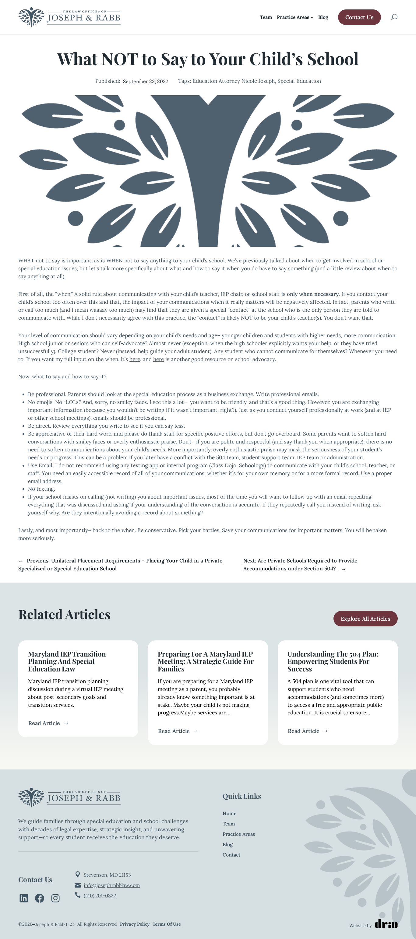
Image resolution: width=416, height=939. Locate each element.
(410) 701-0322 (100, 895)
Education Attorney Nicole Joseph (233, 81)
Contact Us (359, 17)
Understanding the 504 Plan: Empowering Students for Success (333, 661)
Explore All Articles (365, 618)
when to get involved (327, 260)
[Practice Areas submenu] (312, 17)
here (134, 359)
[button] (394, 17)
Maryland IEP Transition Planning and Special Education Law (67, 661)
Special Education (299, 81)
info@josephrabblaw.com (112, 885)
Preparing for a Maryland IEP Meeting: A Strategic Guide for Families (206, 661)
